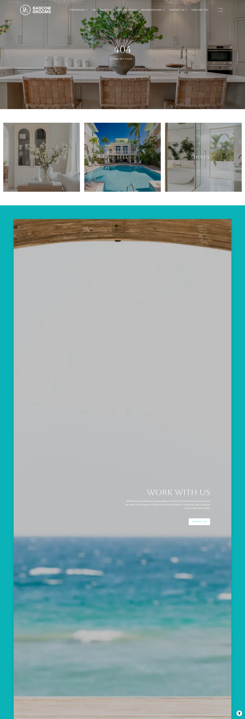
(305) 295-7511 (200, 10)
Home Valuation (126, 10)
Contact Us (176, 10)
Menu (219, 10)
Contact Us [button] (199, 522)
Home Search (100, 10)
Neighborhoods (151, 10)
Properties (77, 10)
